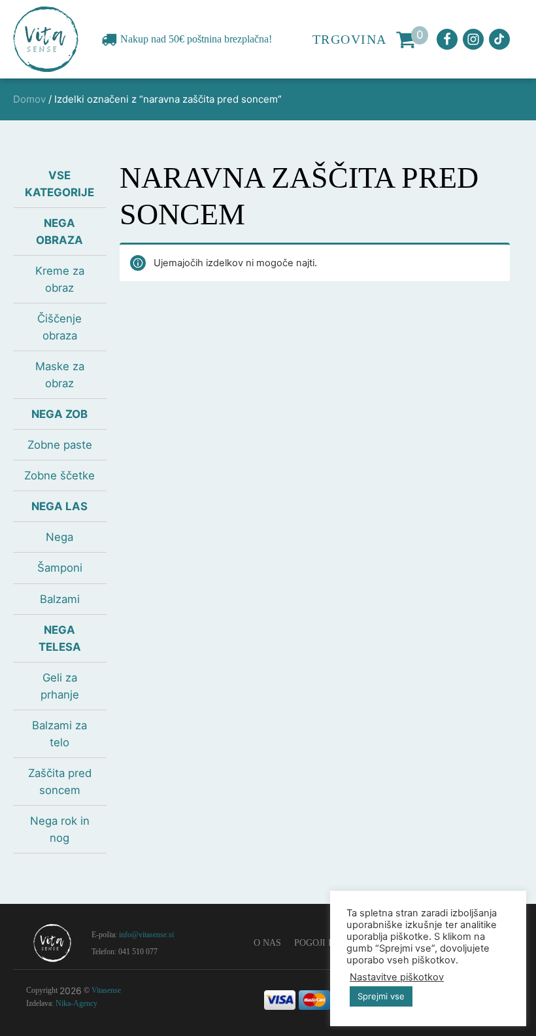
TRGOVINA (349, 39)
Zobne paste (59, 444)
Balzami (60, 599)
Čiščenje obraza (59, 327)
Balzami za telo (59, 734)
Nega (59, 537)
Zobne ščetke (59, 475)
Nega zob (59, 414)
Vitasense (106, 990)
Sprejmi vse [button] (381, 996)
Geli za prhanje (60, 686)
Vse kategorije (59, 184)
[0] (405, 39)
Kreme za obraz (59, 279)
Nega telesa (60, 638)
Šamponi (59, 567)
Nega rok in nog (60, 829)
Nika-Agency (76, 1003)
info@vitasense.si (146, 934)
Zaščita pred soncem (60, 782)
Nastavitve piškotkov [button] (397, 977)
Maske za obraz (59, 375)
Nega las (59, 506)
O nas (267, 943)
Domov (29, 99)
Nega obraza (59, 231)
